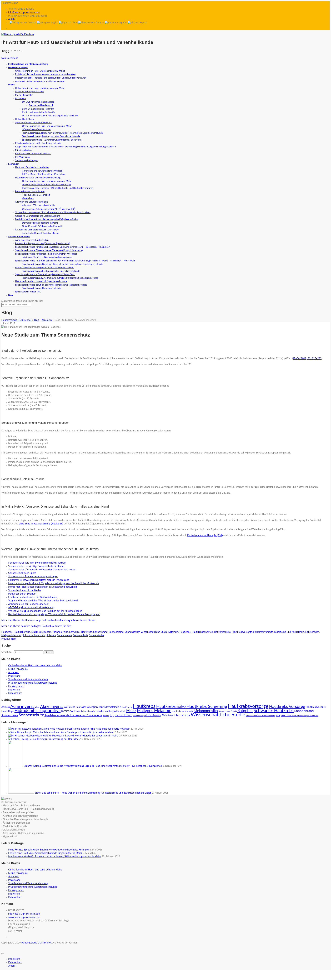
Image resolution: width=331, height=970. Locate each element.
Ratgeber (245, 711)
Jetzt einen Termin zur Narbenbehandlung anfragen (47, 257)
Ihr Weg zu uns (22, 157)
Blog (10, 295)
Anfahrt (12, 19)
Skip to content (9, 58)
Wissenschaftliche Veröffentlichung (260, 716)
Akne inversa (51, 706)
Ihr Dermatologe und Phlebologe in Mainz (28, 64)
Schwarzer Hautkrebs (80, 632)
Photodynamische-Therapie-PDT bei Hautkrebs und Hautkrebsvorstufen (50, 78)
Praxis (11, 85)
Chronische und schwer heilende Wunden (42, 171)
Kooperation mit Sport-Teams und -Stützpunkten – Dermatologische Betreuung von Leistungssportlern (65, 147)
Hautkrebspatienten (202, 632)
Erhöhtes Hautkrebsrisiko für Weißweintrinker (32, 597)
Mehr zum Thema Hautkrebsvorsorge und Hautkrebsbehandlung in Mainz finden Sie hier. (48, 620)
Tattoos (106, 716)
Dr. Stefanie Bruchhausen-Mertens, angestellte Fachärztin (50, 116)
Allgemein (173, 632)
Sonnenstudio (96, 635)
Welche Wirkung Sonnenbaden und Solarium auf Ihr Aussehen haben (45, 611)
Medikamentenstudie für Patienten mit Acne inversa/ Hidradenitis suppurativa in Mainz (72, 736)
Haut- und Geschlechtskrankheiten (32, 167)
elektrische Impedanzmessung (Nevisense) (41, 524)
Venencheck (28, 198)
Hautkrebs (6, 632)
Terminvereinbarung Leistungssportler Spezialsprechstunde (51, 136)
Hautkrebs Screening (206, 706)
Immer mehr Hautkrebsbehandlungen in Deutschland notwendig (42, 587)
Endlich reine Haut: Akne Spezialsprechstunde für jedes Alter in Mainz (77, 732)
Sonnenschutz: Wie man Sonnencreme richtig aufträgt (37, 563)
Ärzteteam (20, 98)
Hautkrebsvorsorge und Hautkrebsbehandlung (38, 178)
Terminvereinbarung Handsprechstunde (41, 288)
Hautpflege (7, 711)
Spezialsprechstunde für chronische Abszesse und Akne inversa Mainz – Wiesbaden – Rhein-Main (62, 247)
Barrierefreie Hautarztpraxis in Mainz (33, 154)
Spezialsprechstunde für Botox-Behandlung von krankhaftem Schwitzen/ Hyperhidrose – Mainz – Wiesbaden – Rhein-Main (75, 261)
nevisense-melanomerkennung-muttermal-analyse (39, 81)
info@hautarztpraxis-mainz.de (24, 12)
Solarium (51, 635)
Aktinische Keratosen (75, 707)
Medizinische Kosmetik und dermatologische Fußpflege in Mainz (46, 219)
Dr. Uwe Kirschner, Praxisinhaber (38, 102)
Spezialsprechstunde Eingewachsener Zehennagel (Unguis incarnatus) (49, 250)
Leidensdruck (120, 711)
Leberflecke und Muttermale (289, 632)
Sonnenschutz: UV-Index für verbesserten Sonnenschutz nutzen (42, 570)
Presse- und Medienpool (41, 105)
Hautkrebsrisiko (22, 632)
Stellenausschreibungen (26, 160)
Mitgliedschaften (23, 150)
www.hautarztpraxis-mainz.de (24, 917)
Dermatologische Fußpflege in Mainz (40, 223)
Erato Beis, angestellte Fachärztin (38, 109)
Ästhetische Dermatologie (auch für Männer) (36, 230)
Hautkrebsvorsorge (18, 67)
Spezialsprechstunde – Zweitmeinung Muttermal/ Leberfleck (52, 140)
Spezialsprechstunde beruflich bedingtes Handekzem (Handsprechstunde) (51, 285)
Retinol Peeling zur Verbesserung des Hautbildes (54, 739)
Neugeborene (224, 711)
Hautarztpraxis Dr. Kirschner (36, 943)
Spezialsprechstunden (19, 236)
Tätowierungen (139, 716)
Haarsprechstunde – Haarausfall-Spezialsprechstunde (41, 281)
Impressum (14, 690)
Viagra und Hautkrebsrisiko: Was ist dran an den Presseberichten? (43, 601)
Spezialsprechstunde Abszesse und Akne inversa (73, 715)
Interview (67, 711)
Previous (5, 639)
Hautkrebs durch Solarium (22, 594)
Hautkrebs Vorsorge (287, 707)
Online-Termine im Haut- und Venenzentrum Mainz (40, 71)
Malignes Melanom (41, 632)
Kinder (77, 711)
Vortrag (158, 716)
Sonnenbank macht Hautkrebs (24, 590)
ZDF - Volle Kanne (289, 716)
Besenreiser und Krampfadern (29, 191)
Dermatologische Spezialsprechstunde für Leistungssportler (44, 268)
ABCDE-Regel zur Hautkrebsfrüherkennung (31, 607)
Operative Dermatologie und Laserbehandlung (37, 216)
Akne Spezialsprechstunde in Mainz (32, 240)
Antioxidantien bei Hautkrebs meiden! (28, 604)
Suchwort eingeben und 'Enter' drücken (22, 301)
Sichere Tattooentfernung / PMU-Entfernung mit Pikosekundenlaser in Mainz (53, 212)
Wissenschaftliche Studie (154, 632)
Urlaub (150, 715)
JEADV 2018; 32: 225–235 (307, 358)
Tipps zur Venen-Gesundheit (36, 195)
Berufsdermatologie (108, 707)
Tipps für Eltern (121, 715)
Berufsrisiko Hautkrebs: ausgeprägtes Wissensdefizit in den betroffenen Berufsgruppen (54, 614)
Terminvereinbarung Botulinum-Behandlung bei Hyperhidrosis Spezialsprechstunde (62, 133)
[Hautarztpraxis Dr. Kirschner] (17, 34)
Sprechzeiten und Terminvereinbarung (33, 123)
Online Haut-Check (24, 119)
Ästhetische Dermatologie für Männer (40, 233)
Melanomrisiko (60, 632)
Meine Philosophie (24, 95)
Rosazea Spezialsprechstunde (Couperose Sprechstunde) (42, 243)
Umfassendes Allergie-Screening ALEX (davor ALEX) (48, 209)
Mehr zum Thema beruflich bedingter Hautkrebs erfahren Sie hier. (36, 626)
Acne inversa (22, 706)
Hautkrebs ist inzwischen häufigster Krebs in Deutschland (38, 580)
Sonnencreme (116, 632)
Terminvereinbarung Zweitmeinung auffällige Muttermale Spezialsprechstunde (60, 278)
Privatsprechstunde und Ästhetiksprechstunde (38, 143)
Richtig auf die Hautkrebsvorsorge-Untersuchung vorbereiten (45, 74)
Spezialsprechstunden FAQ (28, 292)
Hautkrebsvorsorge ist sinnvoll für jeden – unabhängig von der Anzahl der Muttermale (53, 583)
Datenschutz (15, 693)
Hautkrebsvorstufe (263, 632)
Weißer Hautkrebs (176, 715)
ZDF (278, 716)
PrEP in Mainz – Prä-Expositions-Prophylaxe (43, 174)
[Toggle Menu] (2, 953)
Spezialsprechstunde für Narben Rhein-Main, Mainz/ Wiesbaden (46, 254)
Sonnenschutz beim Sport (22, 573)
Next (13, 639)
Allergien (92, 707)
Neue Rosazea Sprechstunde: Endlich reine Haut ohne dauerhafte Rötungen (89, 729)
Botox (122, 707)
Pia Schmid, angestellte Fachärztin (38, 112)
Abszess (5, 707)
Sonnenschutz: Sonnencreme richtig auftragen (33, 576)
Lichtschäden (312, 632)
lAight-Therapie (88, 711)
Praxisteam (14, 676)
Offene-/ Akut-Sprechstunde (29, 92)
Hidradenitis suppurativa (37, 711)
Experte (128, 707)
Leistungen (13, 164)
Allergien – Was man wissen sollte (38, 205)
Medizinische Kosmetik (182, 711)
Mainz (131, 711)
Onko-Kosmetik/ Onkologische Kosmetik (42, 226)
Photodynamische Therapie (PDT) (205, 535)
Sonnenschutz (132, 632)
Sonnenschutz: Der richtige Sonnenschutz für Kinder (36, 566)
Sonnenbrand (100, 632)
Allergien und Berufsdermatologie (31, 202)
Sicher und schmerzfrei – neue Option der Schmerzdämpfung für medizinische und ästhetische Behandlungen (93, 793)
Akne (37, 707)
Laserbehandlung (105, 711)
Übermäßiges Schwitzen (308, 716)
